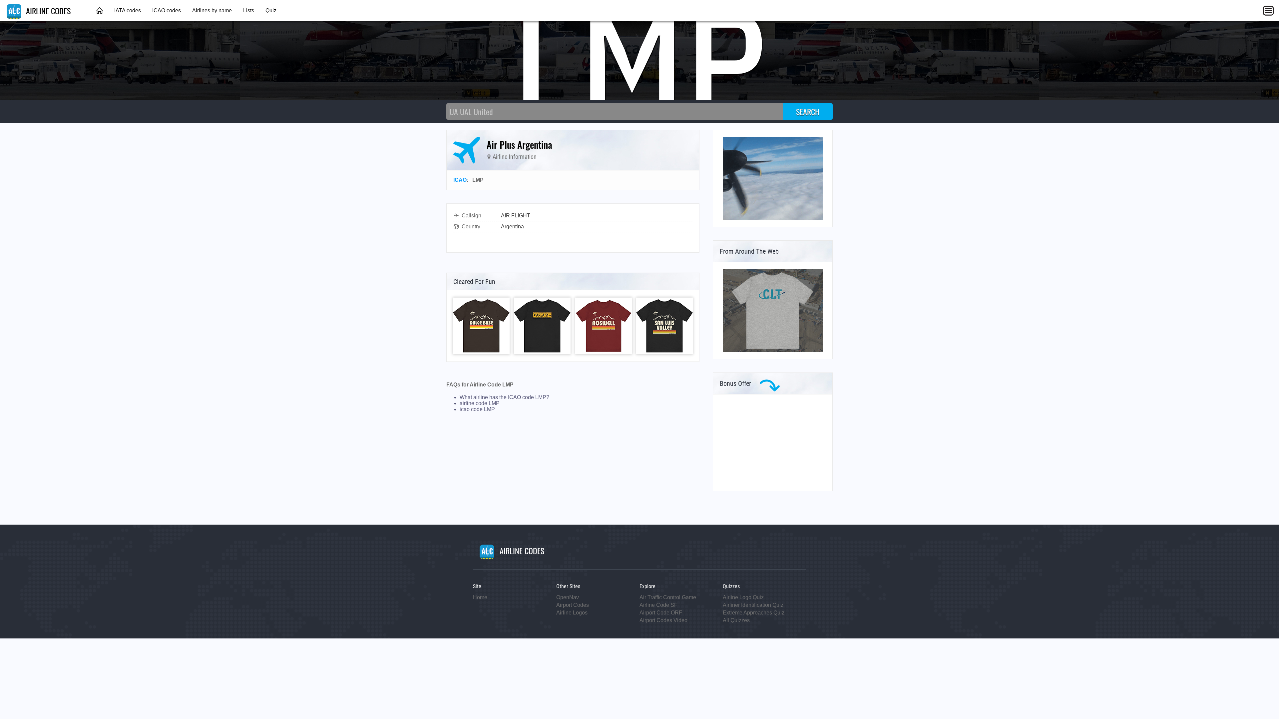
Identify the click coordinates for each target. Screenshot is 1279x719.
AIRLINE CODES (47, 11)
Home (480, 597)
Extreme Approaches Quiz (753, 612)
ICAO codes (166, 10)
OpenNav (567, 597)
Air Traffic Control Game (668, 597)
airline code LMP (480, 403)
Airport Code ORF (661, 612)
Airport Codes (572, 605)
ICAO (460, 180)
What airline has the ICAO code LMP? (504, 397)
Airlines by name (212, 10)
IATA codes (127, 10)
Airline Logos (572, 612)
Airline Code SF (658, 605)
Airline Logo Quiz (743, 597)
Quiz (270, 10)
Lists (248, 10)
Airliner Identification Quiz (753, 605)
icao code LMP (477, 409)
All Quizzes (736, 620)
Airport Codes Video (663, 620)
